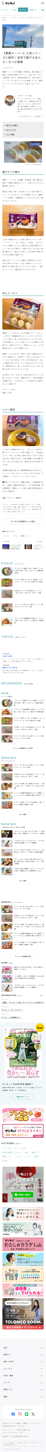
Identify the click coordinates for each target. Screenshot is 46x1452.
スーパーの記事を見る (23, 956)
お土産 (5, 1161)
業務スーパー (25, 536)
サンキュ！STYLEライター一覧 (12, 1432)
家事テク (7, 1354)
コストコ (18, 1156)
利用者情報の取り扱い (9, 1426)
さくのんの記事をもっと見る (23, 521)
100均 (14, 10)
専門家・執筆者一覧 (23, 1430)
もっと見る (23, 814)
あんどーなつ (11, 130)
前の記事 (6, 541)
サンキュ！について (8, 1430)
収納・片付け (8, 1361)
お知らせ (21, 1426)
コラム (15, 536)
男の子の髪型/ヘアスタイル (12, 1152)
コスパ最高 (10, 134)
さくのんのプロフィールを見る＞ (30, 116)
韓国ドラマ (35, 1152)
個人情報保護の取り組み (19, 1436)
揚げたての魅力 (12, 125)
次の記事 (39, 541)
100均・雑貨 (8, 1375)
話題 (42, 10)
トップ (3, 15)
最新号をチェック (23, 1097)
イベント (28, 1156)
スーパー (23, 10)
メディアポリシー (35, 1423)
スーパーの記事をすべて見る (23, 748)
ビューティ (7, 1368)
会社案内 (5, 1436)
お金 (5, 1347)
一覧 (40, 995)
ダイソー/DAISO (20, 1148)
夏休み (36, 1156)
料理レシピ (33, 10)
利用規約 (25, 1423)
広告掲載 (17, 1423)
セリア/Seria (7, 1148)
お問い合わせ (6, 1423)
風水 (26, 1152)
